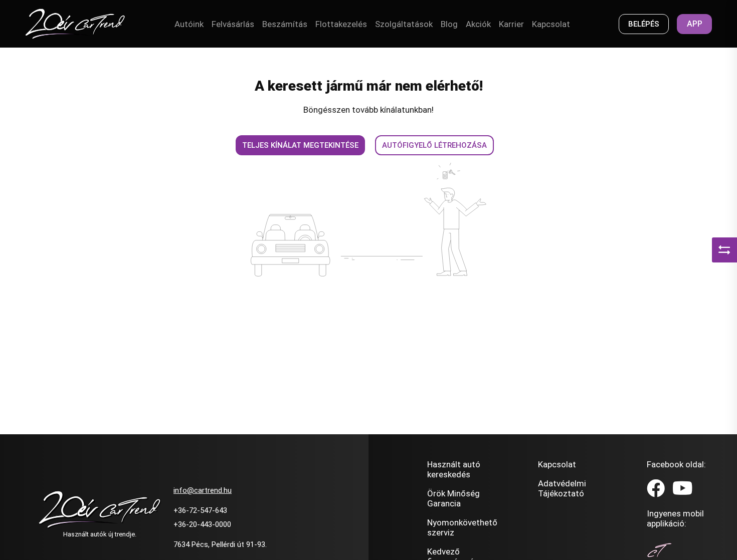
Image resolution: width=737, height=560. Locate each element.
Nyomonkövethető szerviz (462, 527)
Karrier (511, 24)
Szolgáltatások (404, 24)
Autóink (189, 24)
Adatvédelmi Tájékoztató (562, 488)
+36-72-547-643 (200, 510)
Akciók (478, 24)
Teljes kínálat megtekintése (300, 145)
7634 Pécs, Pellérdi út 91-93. (220, 544)
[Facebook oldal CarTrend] (656, 488)
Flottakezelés (341, 24)
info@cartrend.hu (202, 490)
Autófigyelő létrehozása (434, 145)
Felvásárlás (233, 24)
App (694, 24)
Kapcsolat (551, 24)
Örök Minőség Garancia (453, 498)
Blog (449, 24)
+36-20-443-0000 (202, 524)
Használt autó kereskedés (453, 469)
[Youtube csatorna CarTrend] (682, 488)
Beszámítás (284, 24)
